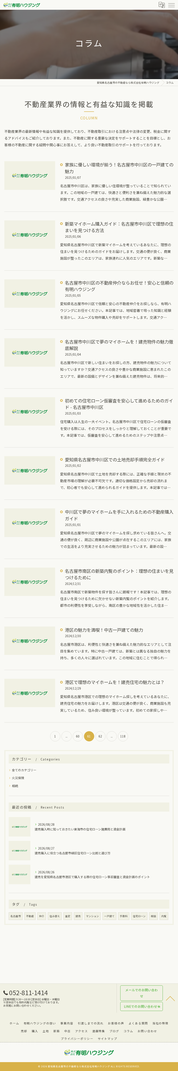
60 (77, 736)
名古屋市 (15, 916)
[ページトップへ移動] (170, 998)
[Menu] (171, 5)
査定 (67, 916)
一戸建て (109, 916)
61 (89, 736)
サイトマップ (107, 1039)
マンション (92, 916)
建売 (78, 916)
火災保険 (18, 778)
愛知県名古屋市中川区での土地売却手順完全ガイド (115, 459)
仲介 (41, 916)
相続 (15, 786)
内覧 (163, 916)
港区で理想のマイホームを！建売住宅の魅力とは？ (115, 682)
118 (122, 736)
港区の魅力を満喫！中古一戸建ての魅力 (104, 630)
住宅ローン (139, 916)
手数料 (124, 916)
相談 (153, 916)
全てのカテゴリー (24, 770)
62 (100, 736)
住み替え (54, 916)
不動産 (30, 916)
